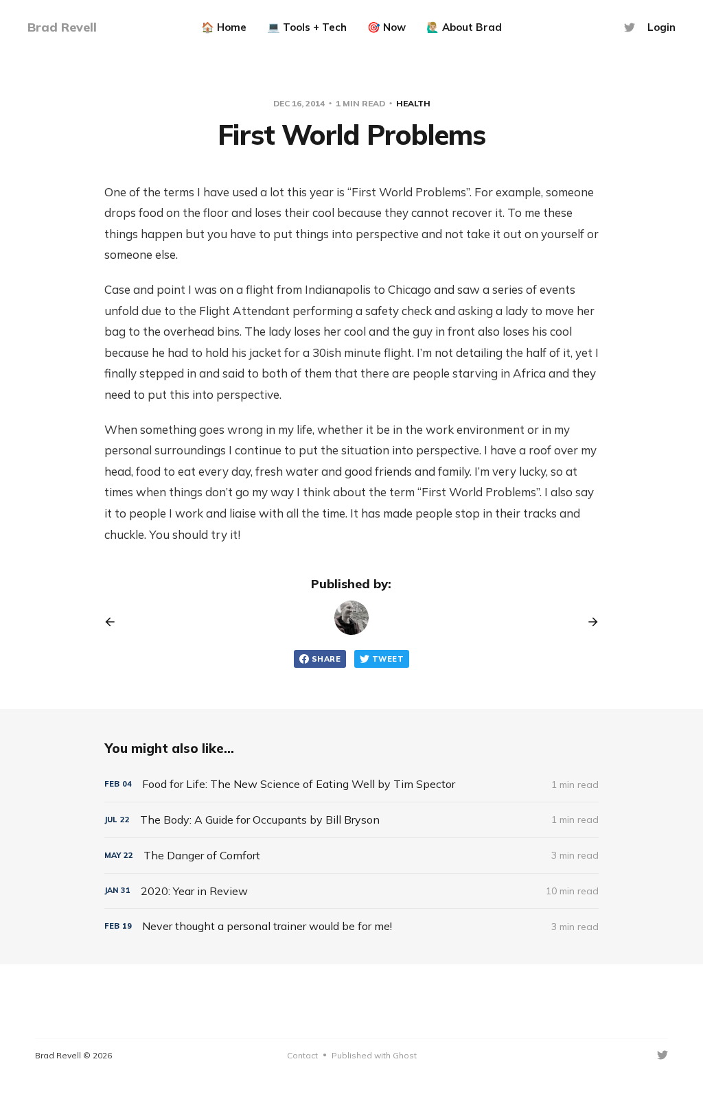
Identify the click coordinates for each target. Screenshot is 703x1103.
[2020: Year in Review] (351, 891)
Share (326, 659)
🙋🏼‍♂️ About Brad (464, 27)
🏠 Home (223, 27)
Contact (302, 1055)
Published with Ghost (374, 1055)
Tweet (388, 659)
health (413, 103)
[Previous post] (114, 622)
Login (661, 27)
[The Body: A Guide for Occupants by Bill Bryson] (351, 819)
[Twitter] (629, 27)
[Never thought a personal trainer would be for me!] (351, 926)
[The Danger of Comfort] (351, 855)
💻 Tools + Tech (307, 27)
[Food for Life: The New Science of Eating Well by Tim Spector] (351, 784)
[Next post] (588, 622)
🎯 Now (386, 27)
